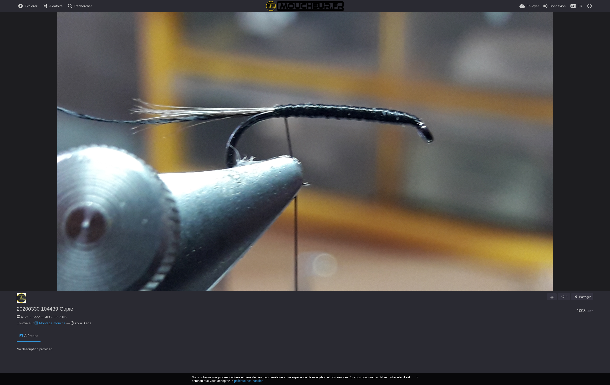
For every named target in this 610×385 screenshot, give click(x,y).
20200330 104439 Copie (45, 309)
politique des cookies (248, 381)
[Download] (552, 296)
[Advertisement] (106, 366)
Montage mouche (52, 323)
